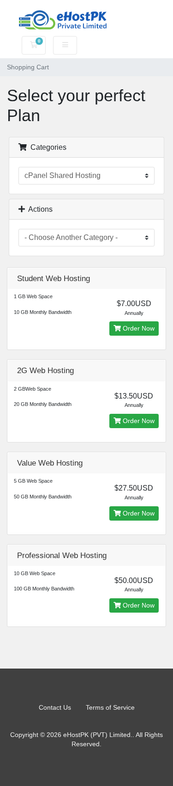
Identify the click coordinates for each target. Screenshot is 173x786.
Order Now (138, 328)
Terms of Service (110, 707)
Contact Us (55, 707)
